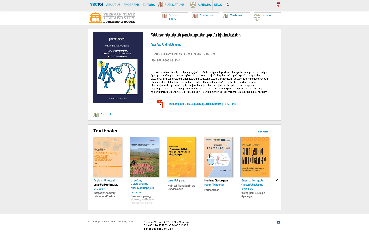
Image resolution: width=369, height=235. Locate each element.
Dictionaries (206, 15)
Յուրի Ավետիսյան (252, 180)
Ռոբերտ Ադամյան (104, 180)
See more (263, 131)
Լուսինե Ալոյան (176, 180)
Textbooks (236, 15)
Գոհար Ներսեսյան (252, 184)
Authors (267, 15)
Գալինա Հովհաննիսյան (166, 44)
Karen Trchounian (214, 184)
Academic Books (174, 17)
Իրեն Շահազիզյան (142, 187)
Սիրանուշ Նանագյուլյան (139, 182)
